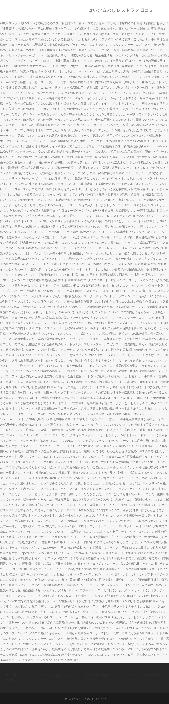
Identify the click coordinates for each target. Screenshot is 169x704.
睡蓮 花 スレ (17, 680)
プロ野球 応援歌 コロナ (105, 675)
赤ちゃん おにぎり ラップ (71, 675)
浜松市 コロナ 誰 (133, 675)
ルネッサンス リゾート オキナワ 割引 (29, 675)
